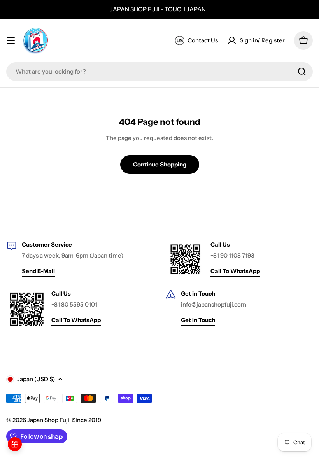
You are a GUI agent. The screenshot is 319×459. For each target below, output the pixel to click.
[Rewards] (15, 444)
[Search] (302, 71)
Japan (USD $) (36, 379)
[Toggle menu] (11, 40)
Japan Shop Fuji (48, 420)
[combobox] (159, 71)
